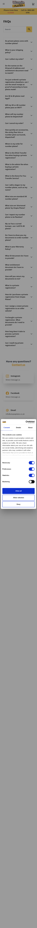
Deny (18, 504)
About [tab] (30, 427)
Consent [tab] (7, 427)
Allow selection (18, 497)
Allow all (18, 491)
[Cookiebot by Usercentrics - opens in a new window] (26, 422)
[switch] (32, 469)
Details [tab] (18, 427)
